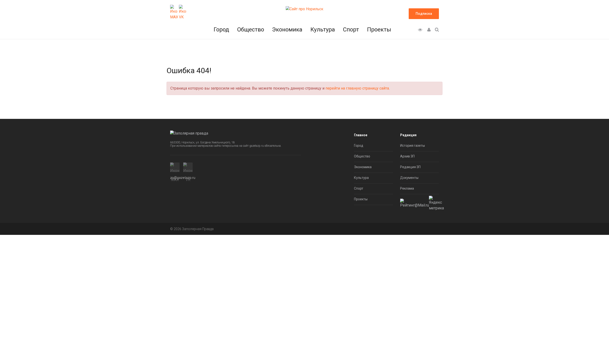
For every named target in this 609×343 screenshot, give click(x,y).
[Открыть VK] (183, 12)
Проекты (379, 29)
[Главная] (304, 8)
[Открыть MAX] (174, 12)
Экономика (287, 29)
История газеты (412, 145)
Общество (250, 29)
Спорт (351, 29)
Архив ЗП (407, 156)
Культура (322, 29)
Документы (409, 178)
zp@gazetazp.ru (182, 178)
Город (221, 29)
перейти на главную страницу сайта (357, 88)
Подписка (424, 13)
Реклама (407, 188)
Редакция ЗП (410, 167)
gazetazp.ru (256, 145)
